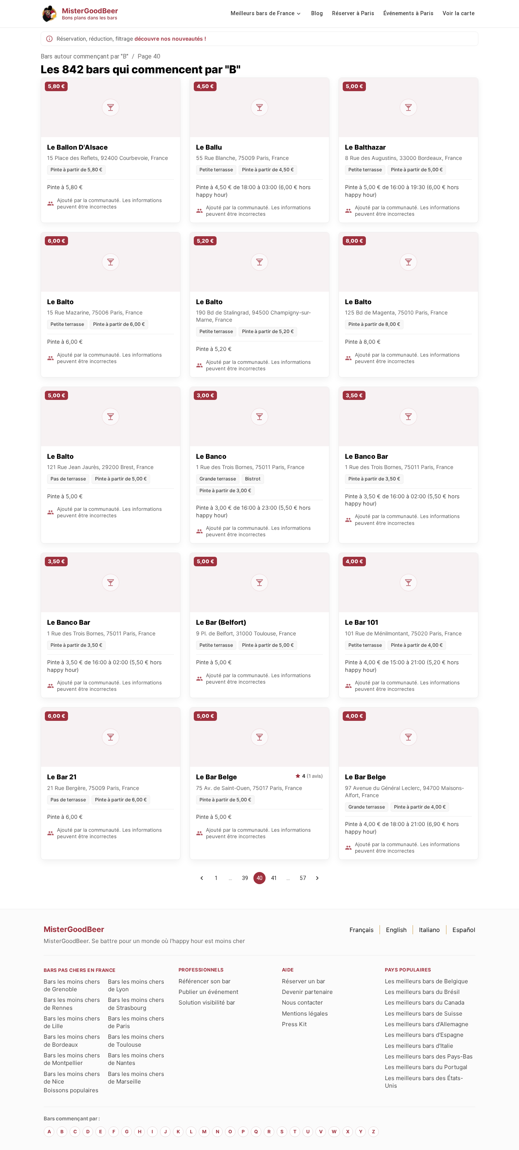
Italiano (429, 930)
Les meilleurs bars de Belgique (426, 981)
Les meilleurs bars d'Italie (419, 1045)
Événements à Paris (408, 13)
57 (303, 878)
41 (274, 878)
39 (245, 878)
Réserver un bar (303, 981)
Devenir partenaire (307, 991)
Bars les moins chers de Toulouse (136, 1040)
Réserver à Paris (353, 13)
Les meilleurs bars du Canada (424, 1002)
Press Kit (294, 1024)
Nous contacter (302, 1002)
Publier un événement (208, 991)
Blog (317, 13)
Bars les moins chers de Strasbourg (136, 1003)
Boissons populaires (71, 1090)
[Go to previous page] (202, 878)
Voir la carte (459, 13)
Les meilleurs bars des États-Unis (424, 1081)
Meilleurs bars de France (262, 13)
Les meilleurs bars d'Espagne (424, 1034)
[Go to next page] (317, 878)
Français (361, 930)
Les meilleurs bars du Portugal (426, 1067)
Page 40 (149, 56)
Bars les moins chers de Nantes (136, 1059)
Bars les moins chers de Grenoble (72, 985)
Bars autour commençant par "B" (85, 56)
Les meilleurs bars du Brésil (422, 991)
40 (259, 878)
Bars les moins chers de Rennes (72, 1003)
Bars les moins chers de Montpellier (72, 1059)
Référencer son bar (205, 981)
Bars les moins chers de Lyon (136, 985)
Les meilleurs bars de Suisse (423, 1013)
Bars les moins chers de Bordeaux (72, 1040)
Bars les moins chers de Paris (136, 1022)
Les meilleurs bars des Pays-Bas (429, 1056)
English (396, 930)
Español (464, 930)
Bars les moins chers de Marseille (136, 1077)
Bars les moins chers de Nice (72, 1077)
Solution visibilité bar (207, 1002)
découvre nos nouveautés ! (170, 38)
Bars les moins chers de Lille (72, 1022)
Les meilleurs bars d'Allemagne (426, 1024)
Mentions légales (305, 1013)
